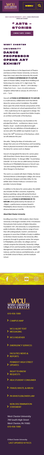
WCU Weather (17, 337)
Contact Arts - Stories (22, 33)
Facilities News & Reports (19, 355)
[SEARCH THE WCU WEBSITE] (39, 6)
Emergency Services (21, 345)
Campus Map (17, 320)
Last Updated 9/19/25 (20, 442)
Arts (24, 17)
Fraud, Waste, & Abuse (22, 387)
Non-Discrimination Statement (21, 405)
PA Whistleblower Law (22, 395)
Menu (29, 5)
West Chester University (13, 17)
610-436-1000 (14, 313)
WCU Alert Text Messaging (18, 330)
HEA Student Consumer (23, 379)
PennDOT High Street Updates (21, 363)
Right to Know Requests (18, 373)
